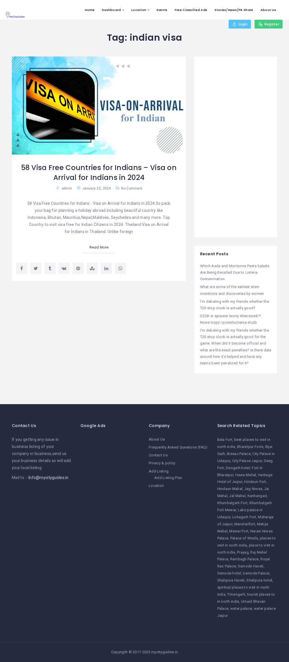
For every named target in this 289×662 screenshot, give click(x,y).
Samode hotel (229, 573)
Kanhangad (257, 496)
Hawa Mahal (245, 475)
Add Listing (158, 471)
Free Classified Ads (191, 10)
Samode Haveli (251, 566)
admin (67, 188)
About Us (268, 10)
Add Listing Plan (168, 478)
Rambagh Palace (244, 559)
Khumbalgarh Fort (232, 503)
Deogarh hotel (238, 468)
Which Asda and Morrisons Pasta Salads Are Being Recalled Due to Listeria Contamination (234, 272)
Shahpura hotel (259, 580)
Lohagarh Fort (244, 517)
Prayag (243, 552)
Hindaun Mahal (230, 489)
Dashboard (111, 10)
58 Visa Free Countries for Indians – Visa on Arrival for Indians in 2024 (99, 172)
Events (162, 10)
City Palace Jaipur (247, 461)
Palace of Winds (244, 538)
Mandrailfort (244, 524)
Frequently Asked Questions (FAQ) (178, 447)
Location (138, 10)
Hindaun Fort (255, 482)
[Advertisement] (236, 147)
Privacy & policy (162, 463)
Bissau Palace (239, 454)
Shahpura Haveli (231, 580)
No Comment (131, 188)
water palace (241, 608)
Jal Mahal (237, 496)
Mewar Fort (238, 531)
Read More (99, 247)
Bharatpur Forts (250, 447)
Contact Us (158, 455)
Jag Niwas (253, 489)
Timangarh (236, 594)
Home (90, 10)
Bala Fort (225, 439)
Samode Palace (256, 573)
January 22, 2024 (96, 188)
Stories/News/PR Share (233, 10)
